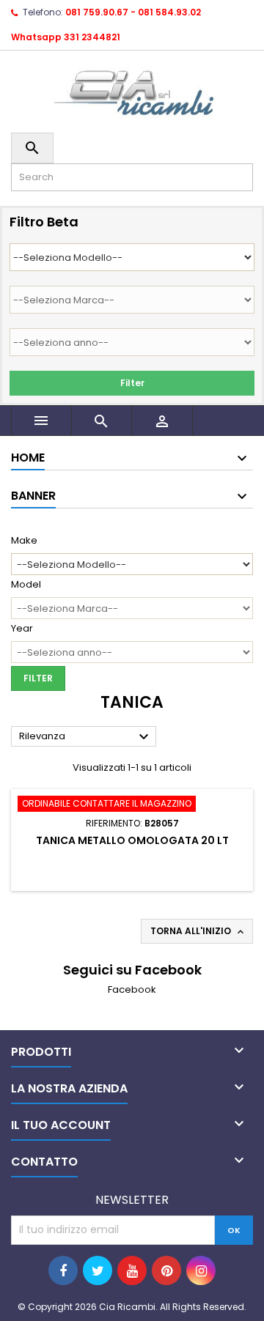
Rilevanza (86, 737)
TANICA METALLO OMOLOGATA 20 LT (132, 840)
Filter (132, 383)
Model (26, 584)
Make (24, 540)
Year (22, 628)
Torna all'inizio (198, 931)
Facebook (132, 989)
